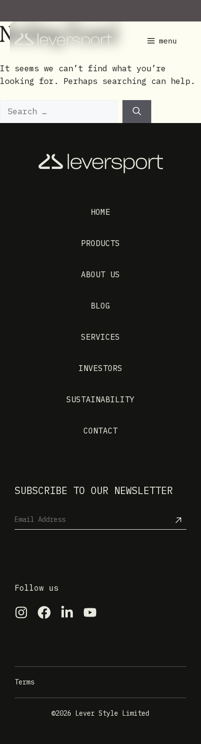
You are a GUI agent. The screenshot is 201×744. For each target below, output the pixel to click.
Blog (100, 305)
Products (100, 243)
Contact (100, 430)
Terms (24, 682)
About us (100, 274)
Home (100, 212)
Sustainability (100, 399)
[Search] (136, 112)
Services (100, 337)
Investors (100, 368)
